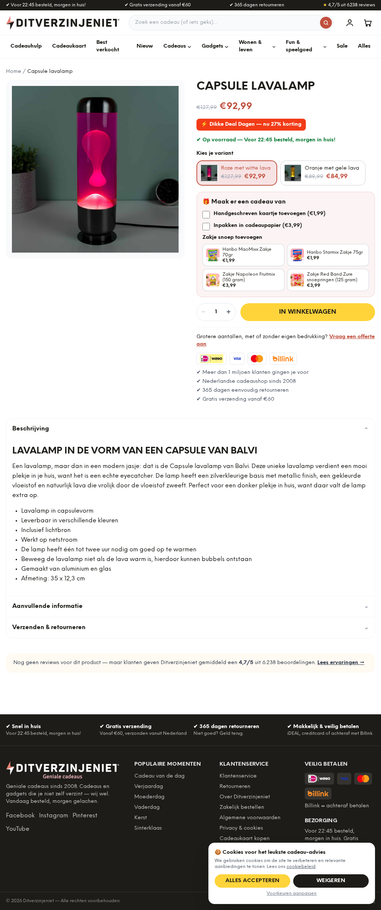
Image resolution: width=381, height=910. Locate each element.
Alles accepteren (252, 881)
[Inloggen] (349, 22)
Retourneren (235, 786)
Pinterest (85, 816)
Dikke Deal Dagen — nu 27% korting (251, 124)
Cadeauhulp (26, 46)
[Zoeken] (326, 23)
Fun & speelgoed (299, 46)
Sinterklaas (148, 828)
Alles (364, 46)
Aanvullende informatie (190, 606)
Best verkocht (107, 46)
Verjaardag (148, 786)
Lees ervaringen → (340, 663)
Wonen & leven (250, 46)
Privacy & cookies (241, 828)
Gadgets (212, 46)
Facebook (20, 816)
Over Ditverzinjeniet (245, 797)
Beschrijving (190, 429)
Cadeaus (174, 46)
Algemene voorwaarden (250, 818)
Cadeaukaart (69, 46)
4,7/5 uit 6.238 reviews (349, 5)
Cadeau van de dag (159, 776)
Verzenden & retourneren (190, 627)
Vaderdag (147, 807)
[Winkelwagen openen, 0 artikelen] (367, 22)
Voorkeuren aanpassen (292, 893)
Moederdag (149, 797)
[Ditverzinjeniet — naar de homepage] (63, 23)
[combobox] (231, 23)
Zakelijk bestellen (242, 807)
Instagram (53, 816)
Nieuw (145, 46)
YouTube (17, 829)
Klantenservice (238, 776)
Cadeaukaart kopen (245, 839)
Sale (342, 46)
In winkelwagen (308, 312)
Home (13, 71)
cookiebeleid (301, 866)
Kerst (140, 818)
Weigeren (331, 881)
